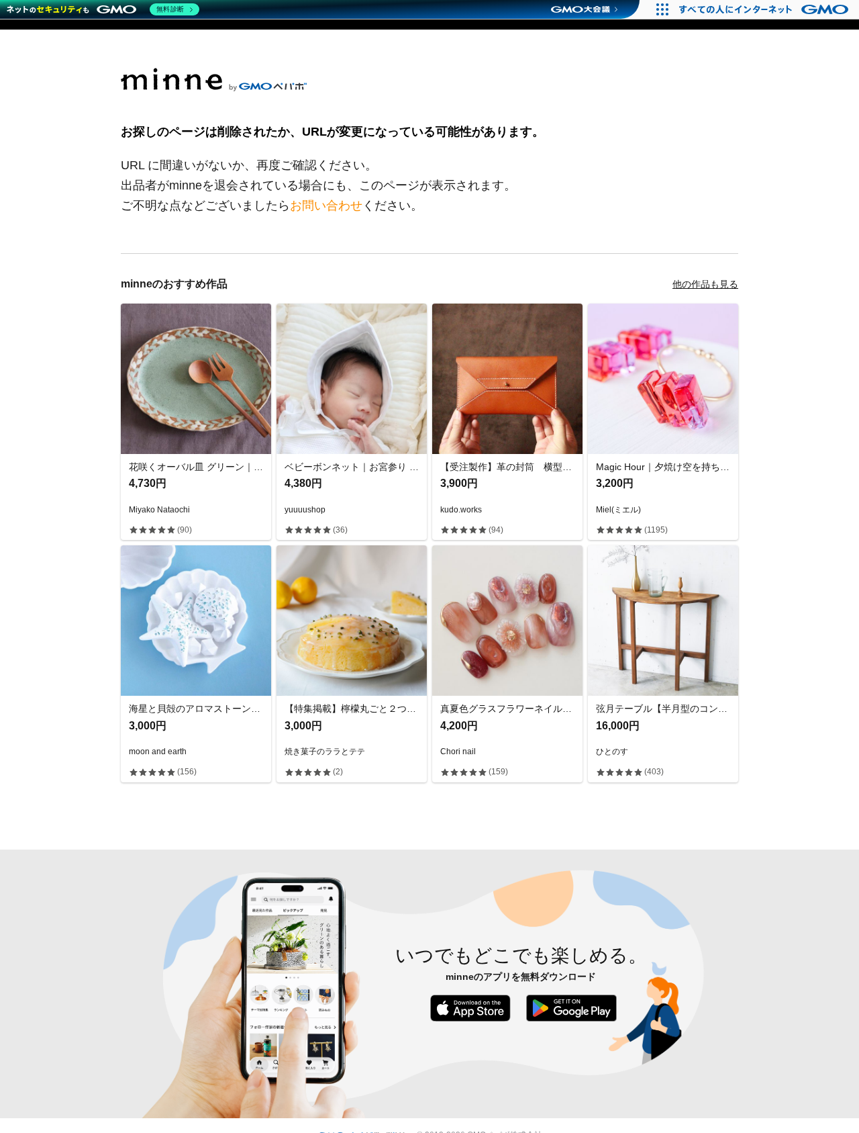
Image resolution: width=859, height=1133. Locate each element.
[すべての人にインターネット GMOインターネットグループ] (765, 9)
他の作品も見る (705, 284)
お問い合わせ (326, 205)
